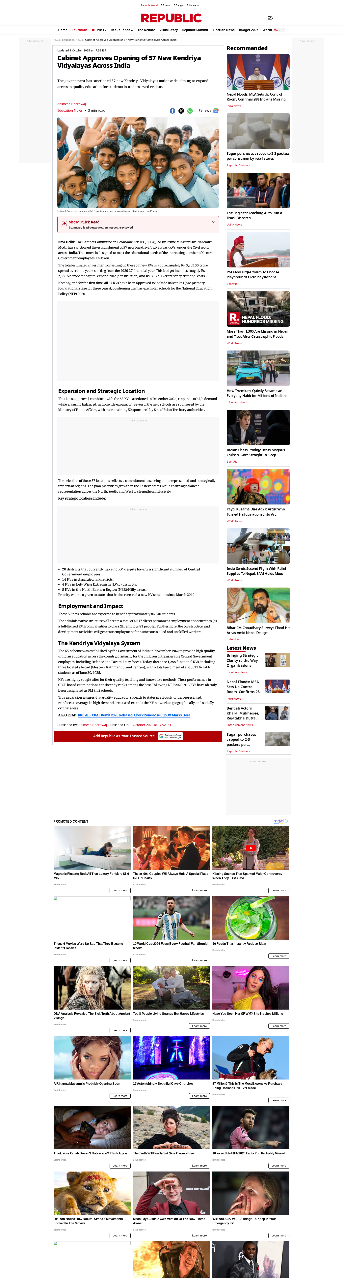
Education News (70, 110)
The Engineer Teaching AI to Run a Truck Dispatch (254, 215)
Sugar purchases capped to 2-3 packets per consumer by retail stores (258, 156)
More (277, 30)
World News (235, 343)
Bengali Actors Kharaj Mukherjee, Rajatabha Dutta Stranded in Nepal (243, 716)
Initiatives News (237, 402)
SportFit (232, 284)
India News (234, 106)
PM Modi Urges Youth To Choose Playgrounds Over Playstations (253, 275)
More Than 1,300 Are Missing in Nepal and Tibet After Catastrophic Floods (257, 334)
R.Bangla (179, 5)
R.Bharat (166, 5)
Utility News (234, 224)
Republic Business (238, 165)
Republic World (149, 5)
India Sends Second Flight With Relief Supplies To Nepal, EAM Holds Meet (256, 571)
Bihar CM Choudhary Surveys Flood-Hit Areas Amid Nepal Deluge (258, 630)
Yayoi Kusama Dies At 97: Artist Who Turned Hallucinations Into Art (256, 512)
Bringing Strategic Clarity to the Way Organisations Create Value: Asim (243, 663)
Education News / (73, 40)
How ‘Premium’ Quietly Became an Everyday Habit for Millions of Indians (257, 393)
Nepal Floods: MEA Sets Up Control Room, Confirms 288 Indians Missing (256, 97)
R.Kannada (193, 5)
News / (56, 40)
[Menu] (268, 17)
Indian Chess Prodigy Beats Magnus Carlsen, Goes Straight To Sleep (256, 452)
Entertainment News (240, 725)
